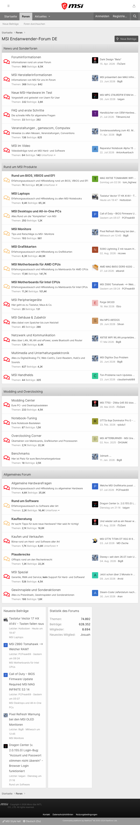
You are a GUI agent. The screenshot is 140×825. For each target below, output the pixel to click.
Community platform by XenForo (90, 820)
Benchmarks (20, 453)
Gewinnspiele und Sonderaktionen (36, 590)
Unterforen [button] (47, 155)
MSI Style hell (12, 821)
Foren (26, 16)
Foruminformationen (26, 57)
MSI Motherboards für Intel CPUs (35, 282)
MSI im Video (20, 145)
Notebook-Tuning (24, 418)
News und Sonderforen (20, 48)
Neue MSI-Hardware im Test (31, 92)
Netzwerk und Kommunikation (33, 335)
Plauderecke (20, 554)
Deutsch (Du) (33, 821)
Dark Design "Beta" (110, 59)
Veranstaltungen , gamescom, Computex (40, 128)
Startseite (10, 16)
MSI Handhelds (22, 375)
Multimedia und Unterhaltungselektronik (40, 353)
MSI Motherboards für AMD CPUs (36, 264)
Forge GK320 (107, 302)
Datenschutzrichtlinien (63, 814)
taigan (120, 99)
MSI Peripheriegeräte (26, 300)
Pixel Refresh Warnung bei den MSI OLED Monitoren (24, 719)
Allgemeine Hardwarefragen (31, 483)
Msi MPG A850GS (110, 319)
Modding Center (23, 400)
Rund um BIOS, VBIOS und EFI (33, 175)
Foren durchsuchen (34, 23)
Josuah (85, 634)
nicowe (122, 253)
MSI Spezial (19, 572)
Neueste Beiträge (16, 611)
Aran (120, 596)
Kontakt (46, 814)
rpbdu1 (121, 424)
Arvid (120, 578)
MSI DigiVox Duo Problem (114, 357)
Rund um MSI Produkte (20, 167)
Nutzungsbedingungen (86, 814)
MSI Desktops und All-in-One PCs (36, 211)
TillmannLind (123, 116)
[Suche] (134, 16)
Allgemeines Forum (17, 474)
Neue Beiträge (11, 23)
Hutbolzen (125, 200)
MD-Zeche (122, 543)
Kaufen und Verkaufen (27, 536)
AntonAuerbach (125, 152)
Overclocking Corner (26, 436)
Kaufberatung (21, 519)
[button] (49, 16)
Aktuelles (41, 16)
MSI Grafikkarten (23, 246)
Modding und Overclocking (23, 391)
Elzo (118, 306)
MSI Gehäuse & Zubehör (28, 317)
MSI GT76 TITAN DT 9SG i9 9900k (119, 538)
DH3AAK (123, 442)
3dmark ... (105, 455)
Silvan (120, 324)
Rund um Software (25, 501)
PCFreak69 (128, 217)
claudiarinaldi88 (126, 379)
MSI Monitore (21, 229)
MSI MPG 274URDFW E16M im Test (119, 94)
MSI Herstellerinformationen (31, 75)
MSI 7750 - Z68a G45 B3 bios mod (119, 402)
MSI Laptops (20, 193)
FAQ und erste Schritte (27, 110)
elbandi (120, 270)
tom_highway (130, 182)
